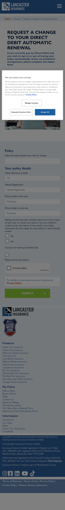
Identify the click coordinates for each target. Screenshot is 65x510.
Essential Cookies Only (21, 112)
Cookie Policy (31, 95)
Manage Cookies (31, 103)
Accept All (45, 112)
